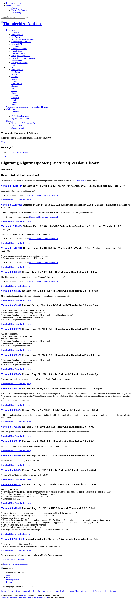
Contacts (15, 46)
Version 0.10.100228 (12, 226)
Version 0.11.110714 (11, 185)
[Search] (27, 17)
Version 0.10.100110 (11, 248)
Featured (15, 32)
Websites (15, 104)
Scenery (14, 95)
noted (23, 595)
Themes (9, 67)
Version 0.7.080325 (11, 388)
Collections (10, 109)
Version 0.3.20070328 (12, 539)
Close (3, 142)
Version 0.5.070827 (11, 470)
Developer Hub (17, 128)
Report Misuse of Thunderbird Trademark (86, 591)
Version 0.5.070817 (11, 484)
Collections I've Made (20, 116)
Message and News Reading (23, 58)
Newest (14, 74)
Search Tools (16, 125)
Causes (14, 79)
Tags (13, 65)
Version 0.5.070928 (11, 455)
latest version (81, 181)
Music (13, 88)
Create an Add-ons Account (12, 559)
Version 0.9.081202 (11, 290)
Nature (14, 90)
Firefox (14, 8)
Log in (18, 3)
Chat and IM (16, 44)
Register (9, 3)
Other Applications (14, 5)
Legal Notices (61, 591)
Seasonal (15, 97)
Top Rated (15, 37)
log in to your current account (15, 564)
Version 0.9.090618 (11, 272)
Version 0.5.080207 (11, 441)
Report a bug (110, 591)
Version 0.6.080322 (11, 410)
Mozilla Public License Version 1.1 (43, 195)
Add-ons (34, 23)
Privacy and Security (19, 62)
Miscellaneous (17, 60)
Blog (8, 577)
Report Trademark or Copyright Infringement (34, 591)
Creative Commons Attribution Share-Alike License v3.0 (24, 598)
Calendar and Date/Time (21, 42)
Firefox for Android (19, 10)
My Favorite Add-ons (20, 118)
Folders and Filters (19, 49)
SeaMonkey (16, 12)
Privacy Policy (7, 591)
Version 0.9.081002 (11, 305)
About (8, 575)
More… (9, 121)
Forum (9, 582)
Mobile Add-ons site (21, 152)
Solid (13, 100)
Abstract (14, 76)
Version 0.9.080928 (11, 329)
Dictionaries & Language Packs (24, 123)
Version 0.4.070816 (11, 508)
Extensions (10, 30)
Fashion (14, 81)
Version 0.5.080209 (11, 426)
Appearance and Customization (24, 39)
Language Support (19, 53)
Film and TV (16, 83)
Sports (14, 102)
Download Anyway (23, 200)
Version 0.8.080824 (11, 374)
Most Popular (17, 35)
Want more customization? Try (27, 107)
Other (13, 93)
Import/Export (17, 51)
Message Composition (20, 55)
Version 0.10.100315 (12, 204)
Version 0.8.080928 (11, 355)
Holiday (14, 86)
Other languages (7, 586)
